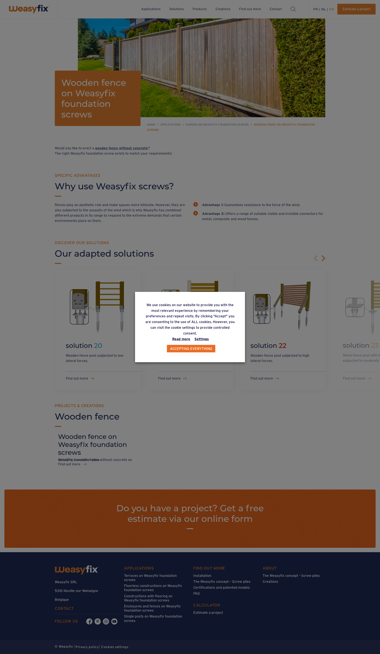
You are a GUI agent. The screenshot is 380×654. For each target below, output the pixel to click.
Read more (181, 339)
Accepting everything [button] (191, 349)
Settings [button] (201, 339)
